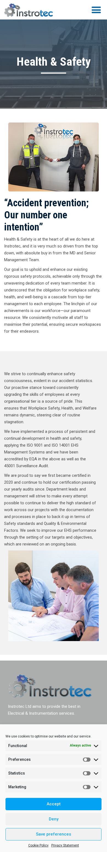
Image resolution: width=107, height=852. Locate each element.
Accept (54, 803)
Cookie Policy (38, 845)
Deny (53, 819)
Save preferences (53, 834)
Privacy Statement (65, 845)
